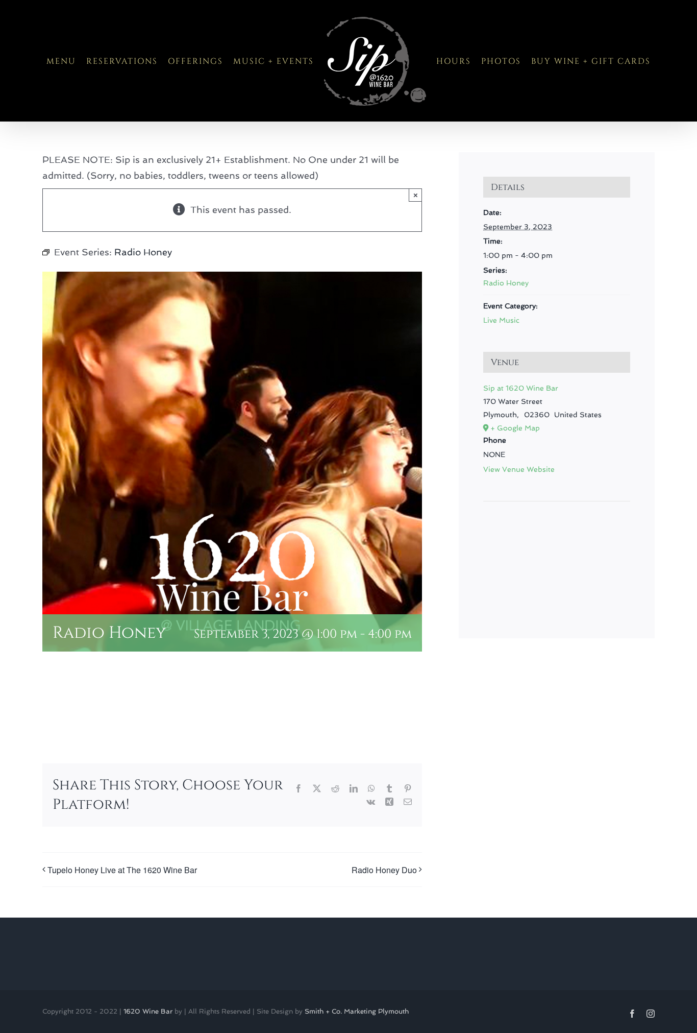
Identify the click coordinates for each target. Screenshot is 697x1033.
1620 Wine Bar (147, 1011)
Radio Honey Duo (384, 870)
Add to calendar (93, 705)
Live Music (501, 320)
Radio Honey (506, 283)
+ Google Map (515, 428)
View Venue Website (519, 469)
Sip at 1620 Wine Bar (520, 388)
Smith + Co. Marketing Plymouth (357, 1011)
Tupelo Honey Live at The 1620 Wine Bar (122, 870)
